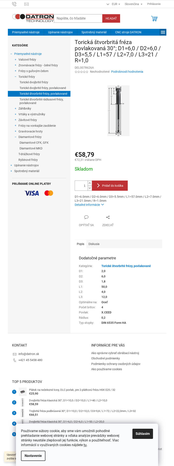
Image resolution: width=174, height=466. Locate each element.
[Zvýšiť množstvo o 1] (90, 183)
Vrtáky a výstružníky (31, 114)
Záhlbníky (24, 108)
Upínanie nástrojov (26, 165)
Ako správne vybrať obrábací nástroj (115, 353)
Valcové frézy (27, 59)
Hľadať (111, 18)
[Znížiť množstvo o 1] (90, 188)
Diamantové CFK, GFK (34, 142)
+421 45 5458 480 (30, 360)
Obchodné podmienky (105, 358)
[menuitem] (26, 32)
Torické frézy (26, 76)
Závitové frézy (27, 120)
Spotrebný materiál (26, 171)
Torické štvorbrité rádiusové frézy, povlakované (41, 101)
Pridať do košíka (112, 185)
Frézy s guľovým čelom (33, 71)
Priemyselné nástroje (28, 54)
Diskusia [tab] (94, 244)
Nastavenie (33, 456)
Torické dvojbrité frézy (34, 82)
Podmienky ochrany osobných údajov (115, 364)
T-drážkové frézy (29, 154)
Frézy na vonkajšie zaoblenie (37, 125)
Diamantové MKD (31, 148)
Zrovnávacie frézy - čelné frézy (38, 65)
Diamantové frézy (30, 137)
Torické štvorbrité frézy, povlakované (43, 93)
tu (85, 445)
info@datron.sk (28, 354)
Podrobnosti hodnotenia (127, 71)
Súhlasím (143, 434)
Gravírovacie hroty (30, 131)
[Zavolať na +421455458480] (18, 3)
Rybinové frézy (28, 159)
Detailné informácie (87, 204)
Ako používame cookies (106, 369)
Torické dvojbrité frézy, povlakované (43, 88)
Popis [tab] (80, 244)
